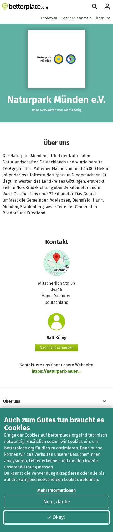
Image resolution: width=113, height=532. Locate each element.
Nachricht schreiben (57, 347)
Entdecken (49, 18)
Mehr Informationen (56, 490)
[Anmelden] (107, 6)
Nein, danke (56, 502)
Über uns (103, 18)
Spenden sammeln (76, 18)
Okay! (59, 517)
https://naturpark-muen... (56, 371)
